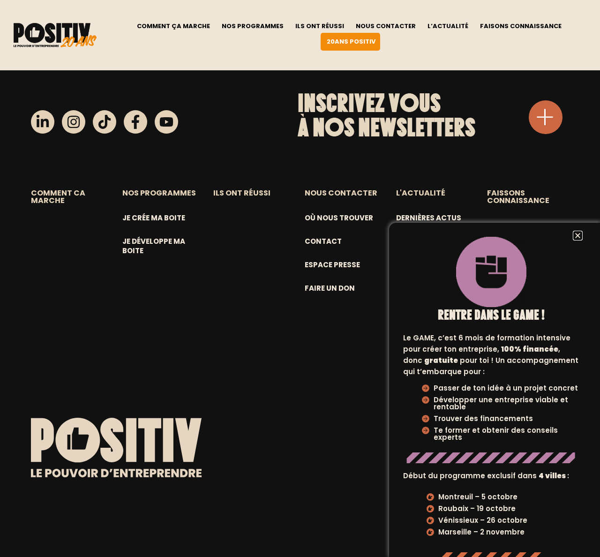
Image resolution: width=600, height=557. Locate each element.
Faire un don (330, 288)
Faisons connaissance (521, 26)
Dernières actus (428, 218)
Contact (323, 241)
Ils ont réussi (319, 26)
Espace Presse (332, 265)
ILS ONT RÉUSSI (241, 193)
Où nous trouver (339, 218)
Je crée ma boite (153, 218)
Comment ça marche (173, 26)
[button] (577, 235)
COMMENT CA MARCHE (58, 197)
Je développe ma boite (153, 246)
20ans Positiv (351, 41)
